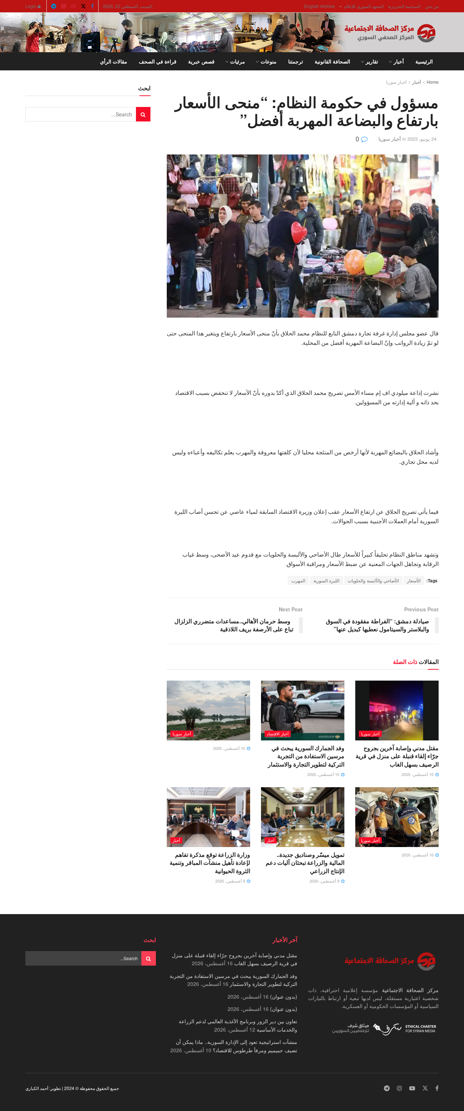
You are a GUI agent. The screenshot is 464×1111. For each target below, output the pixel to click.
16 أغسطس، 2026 (418, 774)
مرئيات (237, 61)
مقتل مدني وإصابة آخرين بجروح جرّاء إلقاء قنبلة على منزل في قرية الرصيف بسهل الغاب (397, 756)
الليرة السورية (326, 580)
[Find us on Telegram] (53, 6)
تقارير (372, 61)
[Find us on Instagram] (63, 6)
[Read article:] (208, 710)
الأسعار (413, 580)
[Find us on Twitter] (83, 6)
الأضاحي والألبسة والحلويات (373, 580)
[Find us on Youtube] (73, 6)
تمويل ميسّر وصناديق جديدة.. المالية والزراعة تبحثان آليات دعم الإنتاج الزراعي (305, 862)
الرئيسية (424, 61)
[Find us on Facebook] (92, 6)
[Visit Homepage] (391, 32)
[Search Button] (28, 61)
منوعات (269, 61)
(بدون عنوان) (283, 996)
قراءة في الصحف (158, 61)
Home (433, 82)
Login (31, 6)
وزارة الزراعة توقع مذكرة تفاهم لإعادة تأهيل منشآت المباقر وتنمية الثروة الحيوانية (210, 862)
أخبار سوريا (396, 82)
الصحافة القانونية (332, 61)
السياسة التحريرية (404, 6)
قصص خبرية (201, 61)
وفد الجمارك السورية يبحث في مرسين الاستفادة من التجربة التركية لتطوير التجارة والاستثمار (306, 756)
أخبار (399, 61)
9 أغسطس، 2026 (325, 881)
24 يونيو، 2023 (421, 138)
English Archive (319, 6)
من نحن (432, 6)
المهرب (298, 580)
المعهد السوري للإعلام (364, 6)
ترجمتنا (295, 61)
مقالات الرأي (113, 61)
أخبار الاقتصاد (278, 733)
